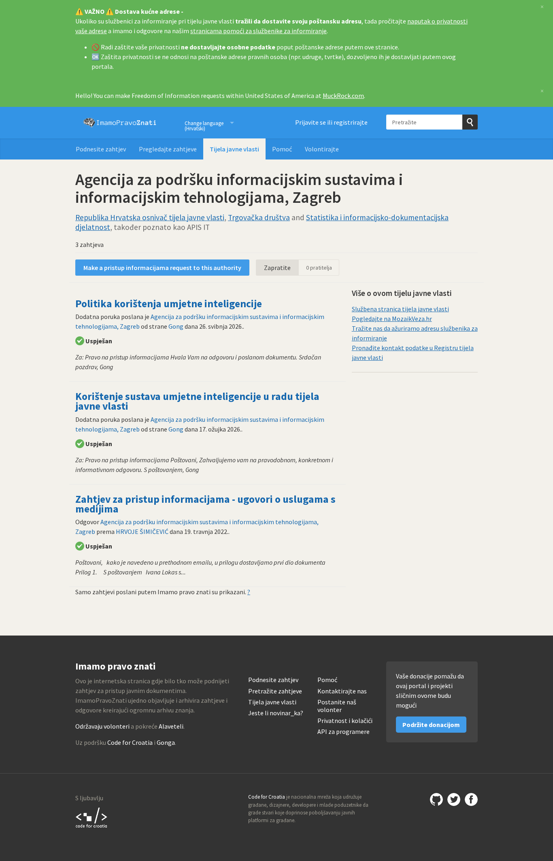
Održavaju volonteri (102, 726)
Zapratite (277, 268)
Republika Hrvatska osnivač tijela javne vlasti (149, 217)
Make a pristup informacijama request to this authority (162, 268)
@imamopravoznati (453, 799)
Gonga (166, 742)
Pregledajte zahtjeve (168, 149)
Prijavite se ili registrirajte (331, 122)
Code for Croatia (130, 742)
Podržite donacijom (431, 725)
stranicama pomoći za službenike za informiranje (258, 31)
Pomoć (282, 149)
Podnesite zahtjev (101, 149)
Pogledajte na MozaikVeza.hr (392, 319)
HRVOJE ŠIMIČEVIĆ (142, 531)
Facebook (471, 799)
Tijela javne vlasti (234, 149)
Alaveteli (171, 726)
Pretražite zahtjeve (275, 691)
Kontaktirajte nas (342, 691)
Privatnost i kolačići (344, 721)
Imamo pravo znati (119, 123)
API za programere (343, 732)
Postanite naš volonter (336, 706)
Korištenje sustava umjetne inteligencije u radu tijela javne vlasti (197, 401)
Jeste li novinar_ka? (275, 713)
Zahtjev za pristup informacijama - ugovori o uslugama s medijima (205, 504)
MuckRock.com (343, 95)
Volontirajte (322, 149)
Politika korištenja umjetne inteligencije (168, 303)
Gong (175, 326)
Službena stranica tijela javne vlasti (400, 309)
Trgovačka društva (259, 217)
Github (436, 799)
